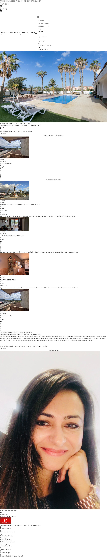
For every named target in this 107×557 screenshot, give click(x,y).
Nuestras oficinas (43, 49)
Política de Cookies (6, 540)
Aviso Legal (3, 538)
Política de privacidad (6, 536)
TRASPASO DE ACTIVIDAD (8, 280)
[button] (36, 33)
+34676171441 (4, 4)
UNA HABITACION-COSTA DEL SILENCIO (12, 236)
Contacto (32, 33)
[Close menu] (38, 17)
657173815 (3, 9)
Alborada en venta (6, 163)
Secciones (23, 33)
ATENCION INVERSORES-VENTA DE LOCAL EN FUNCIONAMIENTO (20, 205)
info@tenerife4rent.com (45, 45)
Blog (28, 33)
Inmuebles (4, 33)
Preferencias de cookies (7, 542)
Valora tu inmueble (14, 33)
